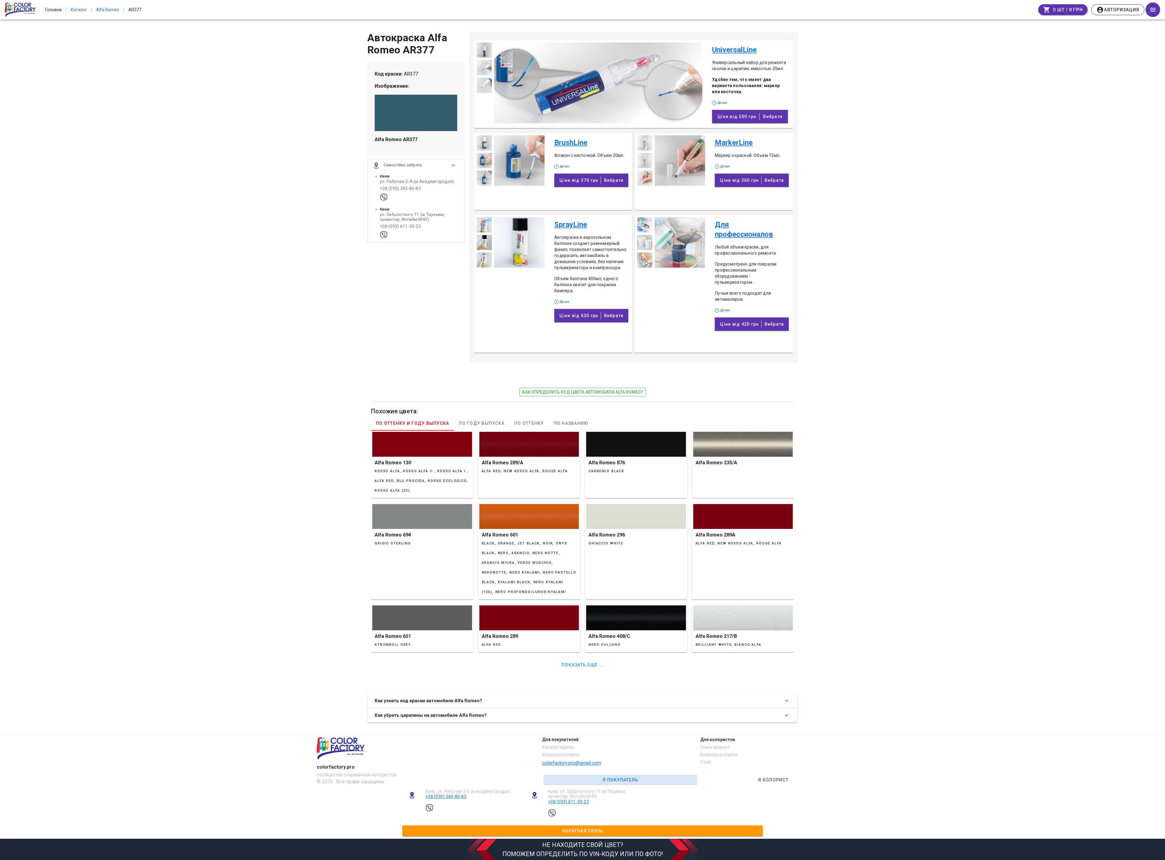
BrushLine (570, 142)
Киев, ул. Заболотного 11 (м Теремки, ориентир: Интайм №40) (587, 794)
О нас (705, 762)
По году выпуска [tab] (482, 423)
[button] (416, 165)
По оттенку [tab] (529, 423)
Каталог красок (558, 747)
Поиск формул (715, 747)
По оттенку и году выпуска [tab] (412, 423)
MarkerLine (734, 142)
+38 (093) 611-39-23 (400, 226)
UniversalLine (734, 50)
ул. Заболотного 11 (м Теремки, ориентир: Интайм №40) (412, 217)
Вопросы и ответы (560, 754)
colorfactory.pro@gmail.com (571, 763)
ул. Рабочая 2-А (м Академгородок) (417, 181)
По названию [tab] (571, 423)
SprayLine (570, 224)
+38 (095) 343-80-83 (400, 188)
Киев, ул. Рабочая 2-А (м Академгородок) (467, 791)
